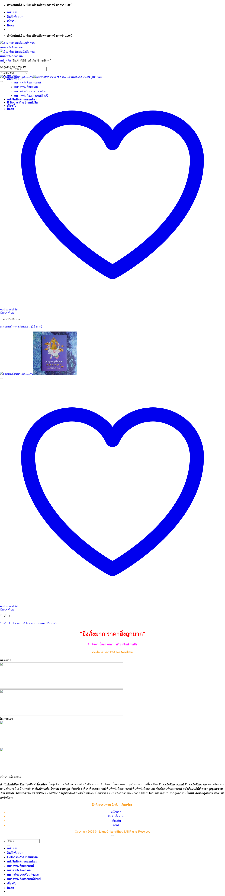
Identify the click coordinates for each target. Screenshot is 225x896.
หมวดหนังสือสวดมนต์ (20, 865)
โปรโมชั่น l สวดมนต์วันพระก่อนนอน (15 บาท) (28, 623)
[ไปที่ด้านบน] (112, 835)
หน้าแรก (12, 12)
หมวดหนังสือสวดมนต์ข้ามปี (24, 879)
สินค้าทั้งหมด (15, 16)
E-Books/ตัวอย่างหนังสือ (22, 857)
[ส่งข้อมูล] (8, 845)
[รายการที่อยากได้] (1, 81)
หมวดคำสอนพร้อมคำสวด (23, 874)
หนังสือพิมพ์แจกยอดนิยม (22, 861)
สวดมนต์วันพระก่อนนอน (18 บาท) (21, 326)
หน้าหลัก (5, 60)
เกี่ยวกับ (11, 21)
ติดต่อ (10, 25)
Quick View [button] (7, 312)
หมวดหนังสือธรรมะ (19, 870)
